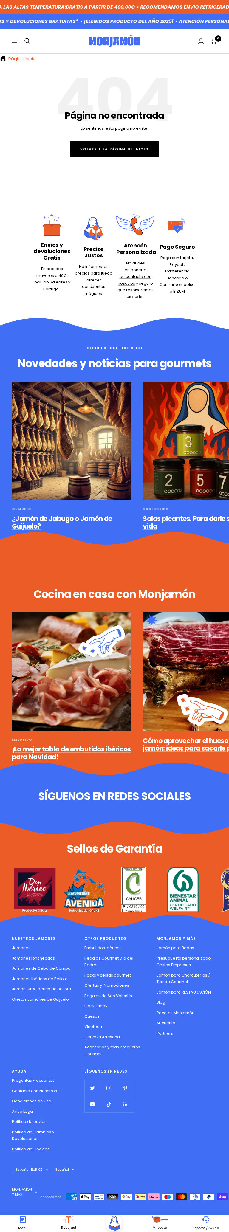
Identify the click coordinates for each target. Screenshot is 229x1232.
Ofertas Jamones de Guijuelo (40, 999)
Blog (161, 1002)
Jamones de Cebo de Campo (41, 968)
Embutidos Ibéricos (103, 948)
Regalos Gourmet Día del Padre (108, 961)
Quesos (92, 1016)
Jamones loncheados (33, 958)
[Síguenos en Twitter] (92, 1088)
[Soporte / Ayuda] (206, 1220)
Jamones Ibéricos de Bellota (40, 979)
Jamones (21, 948)
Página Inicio (21, 58)
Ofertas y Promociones (106, 985)
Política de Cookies (30, 1149)
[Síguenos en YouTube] (92, 1104)
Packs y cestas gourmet (107, 975)
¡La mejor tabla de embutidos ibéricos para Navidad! (71, 753)
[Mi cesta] (160, 1219)
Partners (165, 1033)
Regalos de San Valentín (108, 996)
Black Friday (95, 1006)
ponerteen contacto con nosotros (134, 276)
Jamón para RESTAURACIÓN (184, 992)
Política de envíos (29, 1121)
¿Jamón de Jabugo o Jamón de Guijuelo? (62, 522)
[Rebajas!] (68, 1219)
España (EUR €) (29, 1169)
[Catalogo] (114, 1223)
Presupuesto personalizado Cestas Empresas (184, 961)
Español (62, 1169)
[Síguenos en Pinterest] (125, 1088)
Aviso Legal (23, 1111)
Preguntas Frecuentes (33, 1080)
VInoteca (93, 1026)
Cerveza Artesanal (102, 1037)
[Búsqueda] (27, 41)
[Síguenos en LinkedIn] (125, 1104)
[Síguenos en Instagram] (109, 1088)
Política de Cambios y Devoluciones (33, 1135)
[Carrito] (214, 41)
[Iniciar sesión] (201, 41)
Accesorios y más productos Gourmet (112, 1050)
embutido (22, 739)
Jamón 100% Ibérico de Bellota (41, 989)
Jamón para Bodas (175, 948)
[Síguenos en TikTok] (109, 1104)
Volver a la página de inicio (114, 149)
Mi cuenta (166, 1023)
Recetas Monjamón (175, 1013)
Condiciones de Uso (31, 1101)
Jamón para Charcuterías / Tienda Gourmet (183, 978)
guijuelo (21, 508)
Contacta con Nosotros (34, 1091)
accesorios (155, 508)
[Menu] (23, 1220)
